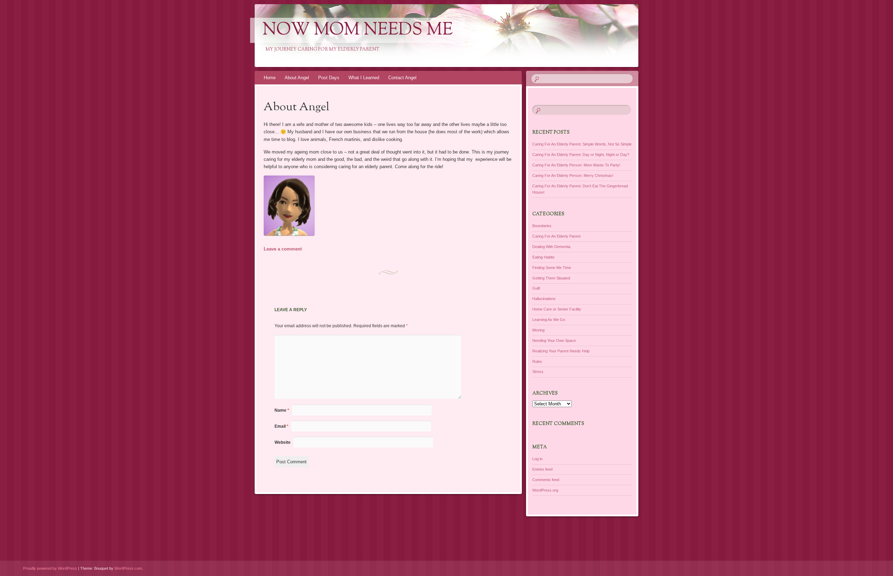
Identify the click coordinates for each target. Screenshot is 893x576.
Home (270, 77)
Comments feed (545, 480)
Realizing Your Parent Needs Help (561, 351)
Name (282, 410)
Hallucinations (544, 299)
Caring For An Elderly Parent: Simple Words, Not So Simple (582, 144)
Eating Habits (543, 257)
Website (283, 442)
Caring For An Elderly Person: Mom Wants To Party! (576, 165)
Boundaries (541, 226)
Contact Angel (402, 77)
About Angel (297, 77)
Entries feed (542, 469)
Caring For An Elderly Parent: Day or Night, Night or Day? (580, 154)
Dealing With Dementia (551, 247)
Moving (538, 330)
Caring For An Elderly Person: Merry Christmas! (572, 175)
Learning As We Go (548, 319)
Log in (537, 459)
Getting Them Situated (551, 278)
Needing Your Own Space (554, 340)
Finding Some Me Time (551, 267)
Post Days (328, 77)
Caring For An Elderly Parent (556, 236)
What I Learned (363, 77)
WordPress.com (128, 568)
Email (281, 426)
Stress (537, 371)
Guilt (536, 288)
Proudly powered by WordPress (50, 568)
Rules (537, 361)
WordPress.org (545, 490)
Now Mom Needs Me (357, 30)
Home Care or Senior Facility (556, 309)
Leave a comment (283, 249)
